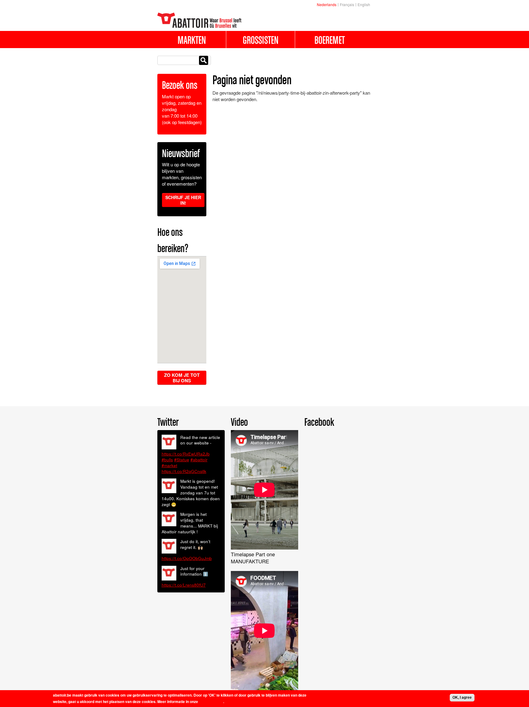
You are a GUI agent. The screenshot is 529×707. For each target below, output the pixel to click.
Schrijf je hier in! (183, 200)
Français (347, 4)
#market (169, 465)
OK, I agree (462, 697)
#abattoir (199, 460)
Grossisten (261, 39)
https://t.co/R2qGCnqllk (184, 471)
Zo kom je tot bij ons (182, 378)
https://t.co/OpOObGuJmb (187, 558)
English (364, 4)
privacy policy (211, 701)
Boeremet (329, 39)
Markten (192, 39)
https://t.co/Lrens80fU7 (184, 585)
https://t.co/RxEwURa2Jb (186, 454)
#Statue (181, 460)
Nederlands (326, 4)
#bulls (167, 460)
